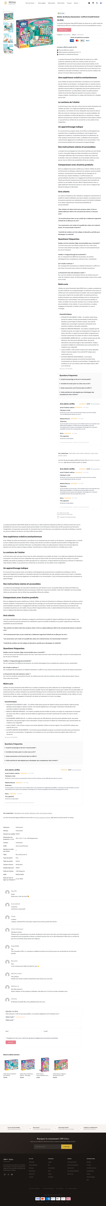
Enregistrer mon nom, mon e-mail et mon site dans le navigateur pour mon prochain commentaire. (32, 1038)
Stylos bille (31, 1162)
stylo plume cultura (46, 813)
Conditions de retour (92, 1168)
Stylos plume (32, 1171)
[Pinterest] (12, 1174)
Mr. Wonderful (51, 1168)
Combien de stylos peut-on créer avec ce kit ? (76, 383)
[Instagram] (4, 1174)
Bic (49, 1165)
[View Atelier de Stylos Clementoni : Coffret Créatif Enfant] (8, 16)
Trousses (31, 1177)
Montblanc (50, 1177)
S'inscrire (67, 1146)
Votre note (10, 1017)
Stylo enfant (66, 34)
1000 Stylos (12, 2)
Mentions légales (91, 1177)
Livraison (89, 1165)
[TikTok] (8, 1174)
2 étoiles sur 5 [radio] (18, 1017)
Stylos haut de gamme (72, 1165)
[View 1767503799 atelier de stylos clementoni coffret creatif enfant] (8, 48)
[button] (97, 3)
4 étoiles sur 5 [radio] (22, 1017)
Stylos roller (32, 1174)
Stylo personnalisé (71, 1162)
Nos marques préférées (73, 1171)
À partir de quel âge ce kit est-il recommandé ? (76, 379)
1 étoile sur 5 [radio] (16, 1017)
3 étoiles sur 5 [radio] (20, 1017)
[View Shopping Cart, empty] (93, 3)
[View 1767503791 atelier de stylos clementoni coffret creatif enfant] (8, 27)
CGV (88, 1180)
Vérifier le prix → (64, 30)
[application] (35, 3)
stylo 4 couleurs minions (42, 817)
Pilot (49, 1171)
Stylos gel (31, 1168)
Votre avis (10, 1020)
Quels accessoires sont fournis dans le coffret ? (76, 388)
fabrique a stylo (89, 453)
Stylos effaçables (33, 1165)
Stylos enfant (70, 1168)
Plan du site (70, 1174)
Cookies (88, 1174)
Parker (49, 1174)
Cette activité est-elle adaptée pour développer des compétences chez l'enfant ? (77, 393)
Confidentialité (90, 1171)
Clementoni (80, 34)
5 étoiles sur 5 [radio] (24, 1017)
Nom (7, 1031)
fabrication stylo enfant (76, 453)
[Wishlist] (89, 3)
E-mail (46, 1031)
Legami (50, 1162)
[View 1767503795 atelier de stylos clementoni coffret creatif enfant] (8, 38)
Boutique (89, 1162)
